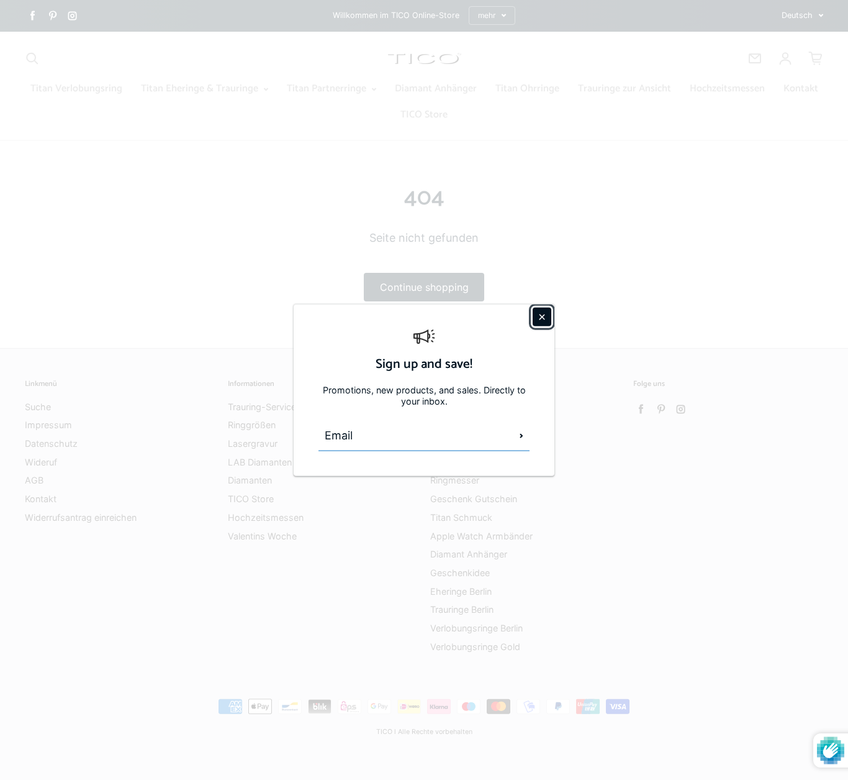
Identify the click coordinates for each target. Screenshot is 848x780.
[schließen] (542, 316)
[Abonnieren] (521, 435)
